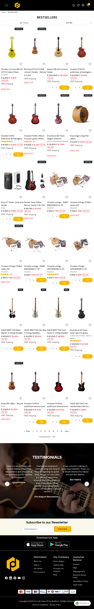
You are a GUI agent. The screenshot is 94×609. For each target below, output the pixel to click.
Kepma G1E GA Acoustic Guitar (57, 70)
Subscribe (62, 529)
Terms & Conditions (40, 605)
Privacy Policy (55, 605)
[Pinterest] (15, 578)
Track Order (77, 585)
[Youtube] (19, 578)
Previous (7, 484)
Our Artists (38, 568)
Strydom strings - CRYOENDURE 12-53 (55, 267)
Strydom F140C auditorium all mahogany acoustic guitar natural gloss (11, 137)
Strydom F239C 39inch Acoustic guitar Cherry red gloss (34, 137)
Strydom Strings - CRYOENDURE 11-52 (78, 267)
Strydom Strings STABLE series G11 (11, 267)
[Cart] (64, 87)
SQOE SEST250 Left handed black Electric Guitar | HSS (79, 405)
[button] (83, 5)
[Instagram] (23, 578)
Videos (36, 565)
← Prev (27, 431)
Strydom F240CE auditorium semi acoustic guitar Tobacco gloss (35, 405)
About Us (37, 561)
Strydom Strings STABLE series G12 (80, 203)
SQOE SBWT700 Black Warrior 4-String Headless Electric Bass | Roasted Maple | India (12, 331)
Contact (76, 564)
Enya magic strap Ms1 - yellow (80, 137)
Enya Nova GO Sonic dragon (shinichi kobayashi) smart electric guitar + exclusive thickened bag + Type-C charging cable (58, 137)
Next (87, 484)
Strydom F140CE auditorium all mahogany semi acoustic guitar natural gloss (80, 71)
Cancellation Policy (80, 581)
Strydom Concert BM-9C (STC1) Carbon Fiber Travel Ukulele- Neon (12, 71)
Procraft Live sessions (58, 569)
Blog (55, 575)
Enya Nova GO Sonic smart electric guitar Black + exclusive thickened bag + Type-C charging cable (81, 331)
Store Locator (39, 572)
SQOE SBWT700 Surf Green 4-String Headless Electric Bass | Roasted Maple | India (58, 331)
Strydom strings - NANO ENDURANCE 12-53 (57, 203)
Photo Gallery (58, 561)
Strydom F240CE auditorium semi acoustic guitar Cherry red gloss (58, 405)
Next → (67, 431)
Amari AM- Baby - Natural (12, 403)
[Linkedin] (10, 578)
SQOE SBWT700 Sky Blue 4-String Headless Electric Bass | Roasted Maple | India (35, 331)
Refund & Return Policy (79, 576)
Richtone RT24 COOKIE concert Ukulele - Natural (35, 70)
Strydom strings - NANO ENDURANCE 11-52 (34, 267)
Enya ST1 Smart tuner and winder (12, 203)
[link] (73, 5)
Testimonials (58, 565)
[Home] (17, 5)
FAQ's (75, 568)
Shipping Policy (79, 571)
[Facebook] (6, 578)
